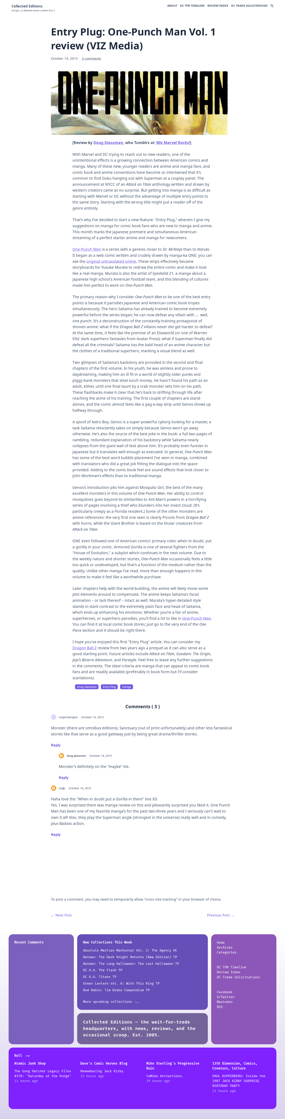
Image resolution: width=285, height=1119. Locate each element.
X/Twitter (225, 997)
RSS (220, 1007)
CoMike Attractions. (165, 1076)
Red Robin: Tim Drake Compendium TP (116, 990)
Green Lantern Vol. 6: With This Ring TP (121, 983)
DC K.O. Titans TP (99, 977)
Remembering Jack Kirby (101, 1071)
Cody (62, 788)
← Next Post (61, 915)
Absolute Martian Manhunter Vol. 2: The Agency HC (130, 950)
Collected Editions (27, 6)
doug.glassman (76, 756)
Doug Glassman (108, 142)
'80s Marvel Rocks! (173, 142)
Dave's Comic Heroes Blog (103, 1063)
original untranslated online (111, 261)
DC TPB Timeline (192, 5)
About (172, 5)
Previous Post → (220, 915)
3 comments (91, 58)
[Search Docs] (272, 6)
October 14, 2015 (92, 717)
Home (221, 943)
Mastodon (225, 1002)
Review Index (217, 5)
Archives (225, 947)
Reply (56, 745)
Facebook (225, 992)
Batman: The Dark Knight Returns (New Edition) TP (130, 957)
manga (126, 686)
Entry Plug (109, 686)
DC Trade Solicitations (249, 5)
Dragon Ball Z (84, 647)
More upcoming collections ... (111, 1002)
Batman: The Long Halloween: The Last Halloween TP (131, 964)
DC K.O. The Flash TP (102, 970)
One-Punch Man (86, 249)
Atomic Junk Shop (30, 1063)
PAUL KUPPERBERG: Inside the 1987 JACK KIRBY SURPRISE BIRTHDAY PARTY (238, 1081)
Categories (226, 952)
